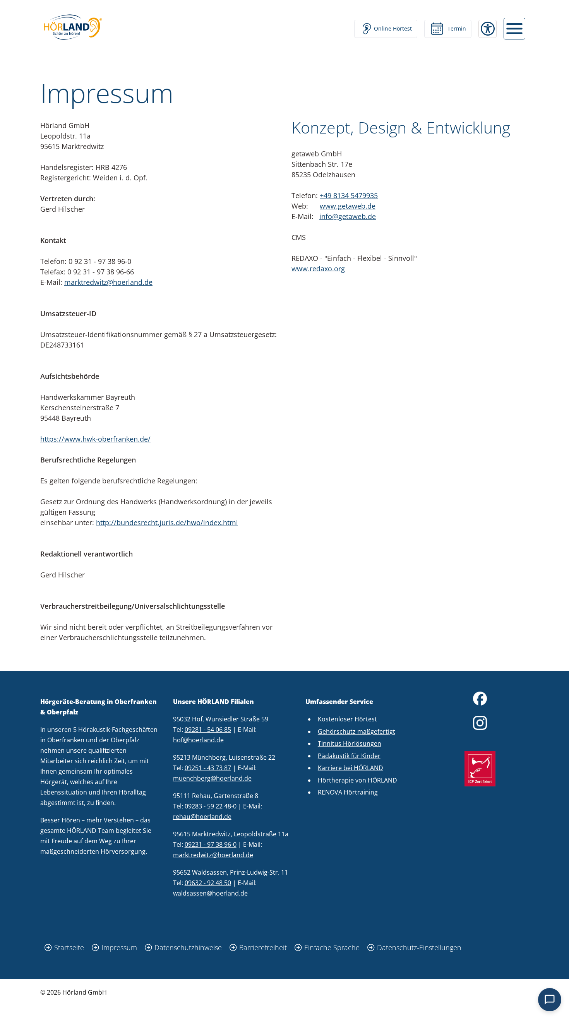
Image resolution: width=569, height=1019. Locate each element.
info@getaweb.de (347, 216)
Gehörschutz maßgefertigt (356, 731)
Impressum (119, 947)
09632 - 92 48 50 (208, 883)
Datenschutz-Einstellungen (419, 947)
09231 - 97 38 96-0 (211, 844)
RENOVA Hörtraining (348, 792)
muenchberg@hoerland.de (212, 778)
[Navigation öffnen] (514, 28)
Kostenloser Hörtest (347, 719)
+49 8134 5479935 (349, 195)
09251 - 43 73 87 (208, 768)
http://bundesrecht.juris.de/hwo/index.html (167, 522)
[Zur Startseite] (73, 27)
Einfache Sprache (332, 947)
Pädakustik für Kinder (349, 756)
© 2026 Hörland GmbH (73, 992)
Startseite (69, 947)
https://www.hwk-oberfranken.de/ (95, 439)
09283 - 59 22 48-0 (211, 806)
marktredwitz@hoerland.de (108, 282)
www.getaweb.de (347, 206)
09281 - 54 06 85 (208, 729)
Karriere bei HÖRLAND (350, 768)
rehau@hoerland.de (202, 816)
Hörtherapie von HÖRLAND (357, 780)
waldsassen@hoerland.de (210, 893)
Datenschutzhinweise (188, 947)
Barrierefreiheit (263, 947)
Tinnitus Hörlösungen (349, 743)
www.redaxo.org (318, 268)
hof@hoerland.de (198, 740)
